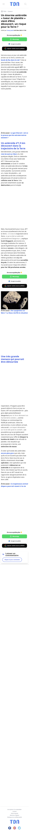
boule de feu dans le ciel (10, 60)
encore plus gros (7, 453)
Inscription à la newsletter (14, 809)
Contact (14, 811)
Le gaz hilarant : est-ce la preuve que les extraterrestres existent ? (14, 135)
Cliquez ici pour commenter (12, 559)
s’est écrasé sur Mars (9, 154)
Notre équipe (14, 813)
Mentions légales (14, 815)
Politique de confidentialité (14, 817)
